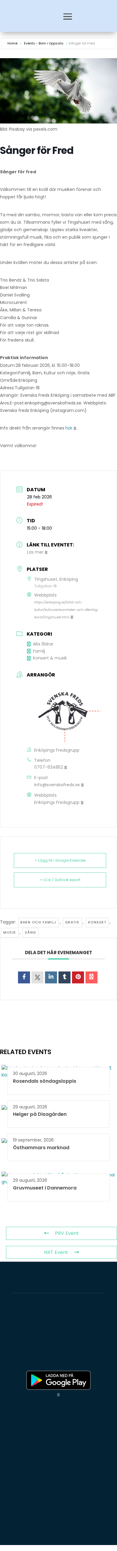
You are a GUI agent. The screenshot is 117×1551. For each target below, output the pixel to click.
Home (12, 43)
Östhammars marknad (41, 1147)
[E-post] (92, 977)
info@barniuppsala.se (37, 1528)
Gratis (72, 922)
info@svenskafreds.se (57, 785)
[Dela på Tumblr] (64, 977)
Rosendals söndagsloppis (44, 1081)
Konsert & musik (50, 658)
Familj (39, 651)
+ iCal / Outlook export (60, 879)
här (68, 428)
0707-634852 (48, 767)
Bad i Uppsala (69, 1350)
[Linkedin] (51, 977)
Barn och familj (38, 922)
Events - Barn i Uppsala (43, 43)
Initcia (89, 1336)
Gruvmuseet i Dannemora (44, 1187)
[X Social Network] (38, 977)
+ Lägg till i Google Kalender (60, 860)
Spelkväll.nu (19, 1358)
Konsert (97, 922)
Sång (30, 932)
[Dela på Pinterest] (78, 977)
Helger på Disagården (40, 1114)
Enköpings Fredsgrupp (57, 802)
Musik (9, 932)
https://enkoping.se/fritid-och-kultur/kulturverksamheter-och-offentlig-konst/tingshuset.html (66, 610)
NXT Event (56, 1252)
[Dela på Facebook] (24, 977)
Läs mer (35, 552)
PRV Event (67, 1233)
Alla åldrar (43, 644)
